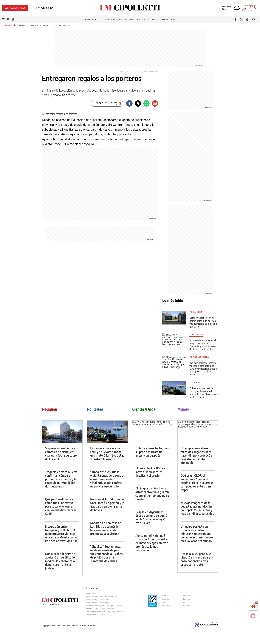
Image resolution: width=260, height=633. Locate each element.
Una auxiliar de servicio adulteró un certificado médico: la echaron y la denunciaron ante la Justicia (60, 561)
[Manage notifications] (253, 615)
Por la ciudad (196, 334)
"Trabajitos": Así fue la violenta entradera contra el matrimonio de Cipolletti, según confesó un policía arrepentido (106, 479)
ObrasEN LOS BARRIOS (199, 357)
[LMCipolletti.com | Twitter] (242, 19)
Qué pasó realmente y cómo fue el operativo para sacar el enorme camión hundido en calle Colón (61, 506)
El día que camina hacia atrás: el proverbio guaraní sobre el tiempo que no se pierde (152, 493)
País (164, 602)
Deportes (165, 599)
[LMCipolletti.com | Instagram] (248, 19)
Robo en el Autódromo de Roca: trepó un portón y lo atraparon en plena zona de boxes (107, 504)
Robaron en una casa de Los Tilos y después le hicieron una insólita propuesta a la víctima (105, 528)
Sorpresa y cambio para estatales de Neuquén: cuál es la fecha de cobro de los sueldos (61, 453)
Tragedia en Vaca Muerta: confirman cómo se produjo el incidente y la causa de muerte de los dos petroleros (61, 479)
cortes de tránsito (61, 26)
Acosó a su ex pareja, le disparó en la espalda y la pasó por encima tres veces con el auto (197, 559)
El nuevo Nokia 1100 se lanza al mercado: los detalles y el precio (150, 471)
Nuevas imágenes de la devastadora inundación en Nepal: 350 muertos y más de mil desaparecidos (197, 508)
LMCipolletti (124, 71)
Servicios (186, 606)
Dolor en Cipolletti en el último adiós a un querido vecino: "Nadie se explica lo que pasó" (203, 322)
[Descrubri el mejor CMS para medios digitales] (206, 627)
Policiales (110, 20)
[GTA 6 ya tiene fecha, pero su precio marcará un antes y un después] (152, 432)
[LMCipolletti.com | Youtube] (254, 19)
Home (87, 20)
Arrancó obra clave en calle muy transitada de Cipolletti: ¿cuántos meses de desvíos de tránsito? (203, 345)
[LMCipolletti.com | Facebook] (236, 19)
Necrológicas (168, 20)
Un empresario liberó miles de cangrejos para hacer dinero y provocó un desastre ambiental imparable (197, 455)
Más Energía (153, 20)
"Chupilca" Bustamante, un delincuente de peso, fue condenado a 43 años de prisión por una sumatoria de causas (106, 553)
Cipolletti (97, 20)
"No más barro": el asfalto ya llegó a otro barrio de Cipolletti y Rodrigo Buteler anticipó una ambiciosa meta (203, 368)
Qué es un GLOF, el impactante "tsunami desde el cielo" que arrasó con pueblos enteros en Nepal (197, 482)
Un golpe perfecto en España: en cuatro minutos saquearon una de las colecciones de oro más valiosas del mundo (197, 533)
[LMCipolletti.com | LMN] (45, 8)
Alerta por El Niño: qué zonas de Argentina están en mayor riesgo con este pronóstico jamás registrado (152, 543)
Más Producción (137, 20)
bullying (23, 26)
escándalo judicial (39, 26)
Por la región (196, 312)
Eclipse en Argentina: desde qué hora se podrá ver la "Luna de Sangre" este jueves (151, 517)
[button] (3, 19)
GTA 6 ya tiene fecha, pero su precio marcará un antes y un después (152, 451)
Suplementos (167, 606)
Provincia (122, 20)
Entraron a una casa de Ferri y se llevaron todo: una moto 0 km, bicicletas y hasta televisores (203, 393)
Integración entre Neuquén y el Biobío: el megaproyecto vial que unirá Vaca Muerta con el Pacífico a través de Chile (61, 533)
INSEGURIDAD (195, 382)
